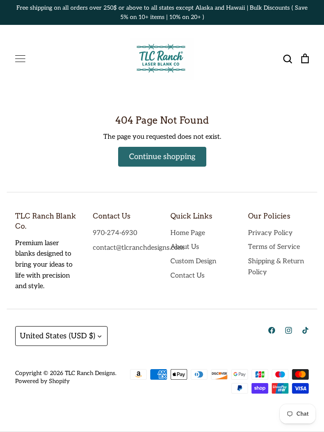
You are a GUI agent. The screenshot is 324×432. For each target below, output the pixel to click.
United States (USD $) (57, 336)
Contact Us (187, 276)
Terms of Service (274, 247)
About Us (184, 247)
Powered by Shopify (42, 381)
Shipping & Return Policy (276, 266)
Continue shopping (162, 156)
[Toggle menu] (20, 59)
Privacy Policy (270, 233)
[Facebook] (271, 330)
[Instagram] (288, 330)
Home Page (187, 233)
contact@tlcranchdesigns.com (138, 248)
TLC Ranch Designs (90, 373)
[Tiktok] (305, 330)
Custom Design (193, 261)
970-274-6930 (115, 233)
